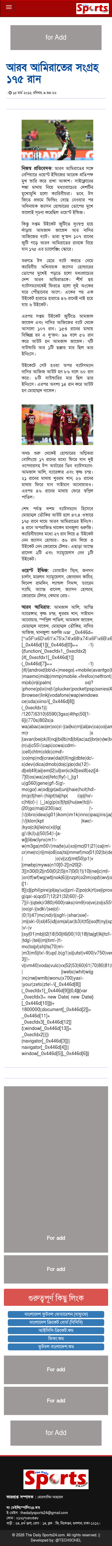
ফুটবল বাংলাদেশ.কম (56, 1347)
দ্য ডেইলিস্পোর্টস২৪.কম (23, 1507)
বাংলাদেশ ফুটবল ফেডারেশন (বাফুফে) (56, 1314)
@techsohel (68, 1540)
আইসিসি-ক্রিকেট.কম (56, 1331)
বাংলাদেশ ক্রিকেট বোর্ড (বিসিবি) (56, 1322)
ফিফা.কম (56, 1339)
